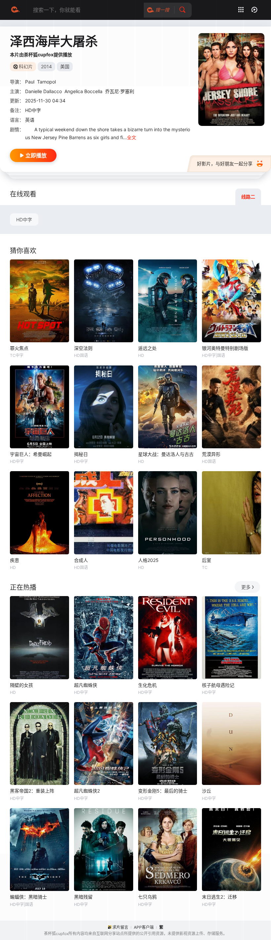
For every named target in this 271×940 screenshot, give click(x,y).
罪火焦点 (19, 348)
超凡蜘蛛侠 (85, 685)
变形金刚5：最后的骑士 (162, 791)
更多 (246, 587)
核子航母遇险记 (218, 685)
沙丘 (206, 791)
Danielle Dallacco (43, 91)
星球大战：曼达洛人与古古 (166, 454)
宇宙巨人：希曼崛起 (31, 454)
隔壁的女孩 (21, 685)
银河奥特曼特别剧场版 (225, 348)
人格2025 (148, 560)
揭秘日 (81, 454)
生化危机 (147, 685)
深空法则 (83, 348)
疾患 (14, 560)
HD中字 (24, 219)
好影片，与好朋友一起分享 (224, 163)
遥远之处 (147, 348)
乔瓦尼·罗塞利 (119, 91)
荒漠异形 (211, 454)
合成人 (81, 560)
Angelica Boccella (83, 91)
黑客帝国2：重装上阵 (32, 791)
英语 (29, 120)
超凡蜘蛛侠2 (87, 791)
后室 (206, 560)
